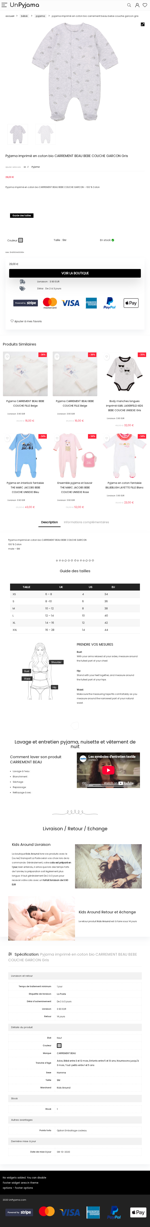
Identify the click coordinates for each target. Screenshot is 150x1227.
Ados (60, 1060)
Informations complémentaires (86, 522)
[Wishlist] (145, 5)
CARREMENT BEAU (26, 762)
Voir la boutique (75, 273)
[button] (143, 24)
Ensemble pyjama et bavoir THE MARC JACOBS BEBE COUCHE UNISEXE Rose (74, 487)
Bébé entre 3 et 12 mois (76, 1060)
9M (58, 1080)
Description (49, 522)
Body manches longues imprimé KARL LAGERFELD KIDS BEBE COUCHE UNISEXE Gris (124, 405)
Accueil (9, 16)
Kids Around (23, 844)
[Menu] (4, 5)
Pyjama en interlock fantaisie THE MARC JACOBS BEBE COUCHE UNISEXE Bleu (25, 487)
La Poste (61, 994)
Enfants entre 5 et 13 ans (102, 1060)
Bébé (24, 16)
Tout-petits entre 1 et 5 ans (79, 1065)
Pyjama (40, 16)
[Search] (129, 5)
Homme (61, 1072)
